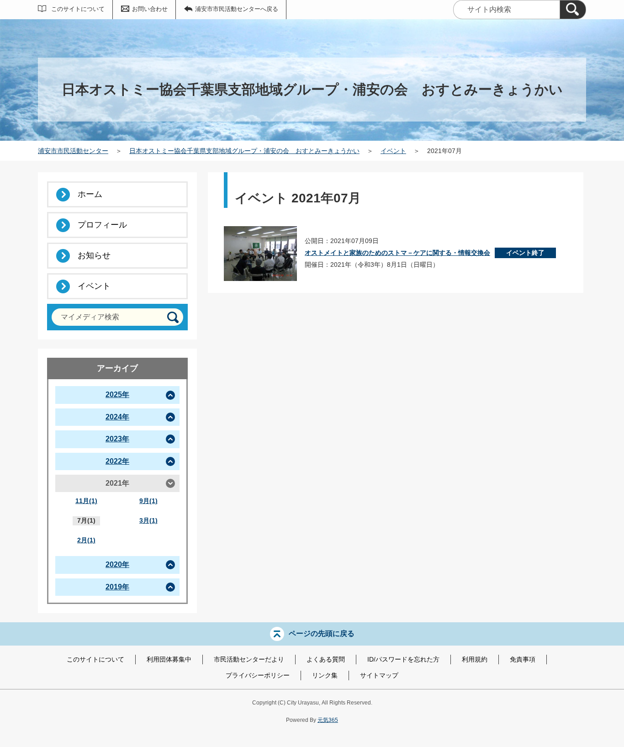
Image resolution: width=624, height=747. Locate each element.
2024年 (117, 417)
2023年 (117, 439)
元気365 (327, 720)
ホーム (90, 194)
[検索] (573, 9)
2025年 (117, 394)
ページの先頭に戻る (321, 633)
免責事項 (522, 659)
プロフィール (102, 224)
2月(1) (86, 540)
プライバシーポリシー (258, 675)
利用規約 (474, 659)
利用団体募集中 (169, 659)
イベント (393, 150)
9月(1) (148, 500)
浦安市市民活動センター (73, 150)
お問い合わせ (150, 8)
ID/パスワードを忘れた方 (403, 659)
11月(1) (86, 500)
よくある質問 (326, 659)
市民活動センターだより (249, 659)
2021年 (117, 483)
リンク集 (325, 675)
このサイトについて (78, 8)
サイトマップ (379, 675)
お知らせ (94, 255)
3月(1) (148, 520)
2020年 (117, 564)
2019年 (117, 587)
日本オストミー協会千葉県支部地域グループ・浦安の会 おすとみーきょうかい (244, 150)
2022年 (117, 461)
